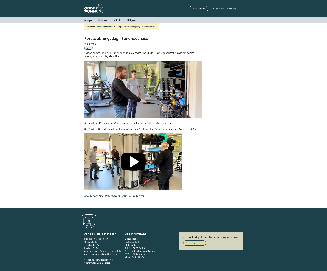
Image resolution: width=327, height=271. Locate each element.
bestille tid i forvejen (107, 254)
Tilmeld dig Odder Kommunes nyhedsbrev (211, 237)
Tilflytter (132, 20)
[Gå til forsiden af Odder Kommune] (135, 8)
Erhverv (102, 20)
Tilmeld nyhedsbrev (194, 243)
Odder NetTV (138, 257)
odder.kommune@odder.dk (145, 251)
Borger (88, 20)
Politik (116, 20)
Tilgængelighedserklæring (99, 259)
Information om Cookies (98, 263)
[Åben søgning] (240, 8)
